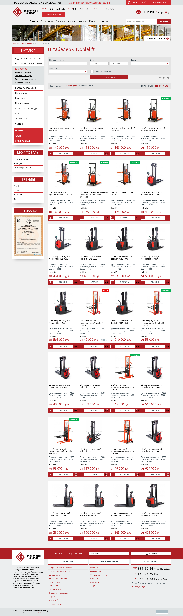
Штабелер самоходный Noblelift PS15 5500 (121, 321)
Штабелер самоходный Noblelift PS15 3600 (90, 257)
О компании (46, 21)
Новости (82, 21)
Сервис (19, 124)
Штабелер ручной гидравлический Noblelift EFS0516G (91, 323)
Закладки (18, 163)
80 (160, 86)
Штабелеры (26, 43)
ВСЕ (166, 86)
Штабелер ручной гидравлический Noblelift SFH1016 (122, 387)
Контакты (94, 21)
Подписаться (151, 553)
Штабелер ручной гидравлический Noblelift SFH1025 (61, 451)
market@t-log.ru (139, 586)
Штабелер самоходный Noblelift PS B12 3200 (90, 514)
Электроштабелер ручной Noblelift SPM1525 (61, 193)
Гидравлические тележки (28, 58)
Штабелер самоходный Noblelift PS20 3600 (90, 450)
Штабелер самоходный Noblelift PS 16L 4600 (90, 386)
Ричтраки (20, 98)
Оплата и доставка (65, 21)
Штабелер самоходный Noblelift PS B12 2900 (59, 514)
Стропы (19, 113)
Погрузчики (21, 93)
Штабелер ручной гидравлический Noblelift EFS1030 (153, 323)
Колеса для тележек (25, 88)
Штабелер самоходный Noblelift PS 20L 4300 (151, 450)
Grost (16, 186)
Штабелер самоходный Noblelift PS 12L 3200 (151, 193)
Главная (33, 21)
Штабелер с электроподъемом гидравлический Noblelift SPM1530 (94, 194)
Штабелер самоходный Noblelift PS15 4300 (121, 257)
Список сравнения (22, 167)
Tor (15, 199)
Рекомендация (69, 86)
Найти (164, 21)
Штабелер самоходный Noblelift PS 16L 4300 (59, 386)
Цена (91, 86)
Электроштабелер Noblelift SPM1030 (122, 129)
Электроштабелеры (23, 76)
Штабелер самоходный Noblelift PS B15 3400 (151, 514)
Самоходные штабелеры (25, 79)
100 (162, 86)
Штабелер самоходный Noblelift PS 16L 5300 (151, 386)
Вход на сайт (140, 2)
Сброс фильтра (164, 77)
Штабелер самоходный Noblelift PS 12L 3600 (59, 257)
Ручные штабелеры (23, 72)
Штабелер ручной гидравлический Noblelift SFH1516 (122, 451)
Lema (16, 190)
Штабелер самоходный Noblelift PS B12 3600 (121, 514)
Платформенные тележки (28, 63)
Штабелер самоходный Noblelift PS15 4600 (151, 257)
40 (156, 86)
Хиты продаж (22, 140)
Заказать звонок (53, 14)
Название (83, 86)
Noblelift (18, 194)
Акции (105, 21)
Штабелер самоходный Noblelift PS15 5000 (59, 321)
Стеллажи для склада (26, 108)
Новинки (20, 130)
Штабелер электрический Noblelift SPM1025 (92, 129)
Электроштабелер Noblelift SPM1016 (61, 129)
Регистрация (159, 2)
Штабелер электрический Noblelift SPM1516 (153, 129)
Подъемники (22, 103)
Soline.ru (41, 613)
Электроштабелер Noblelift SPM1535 (122, 193)
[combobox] (68, 71)
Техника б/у (21, 118)
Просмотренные (21, 159)
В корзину (63, 154)
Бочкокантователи (23, 82)
